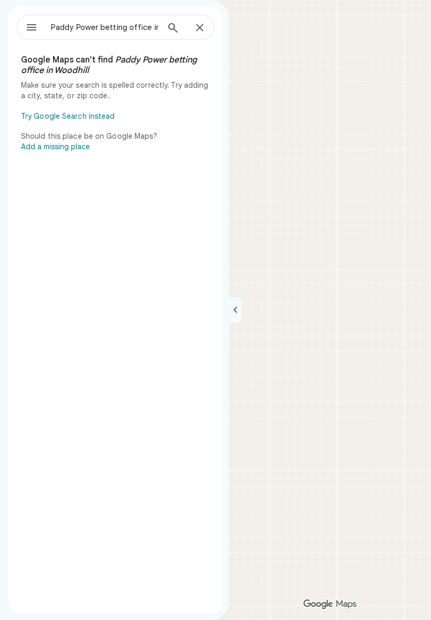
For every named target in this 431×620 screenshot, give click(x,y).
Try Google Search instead (68, 116)
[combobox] (104, 27)
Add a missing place (55, 146)
